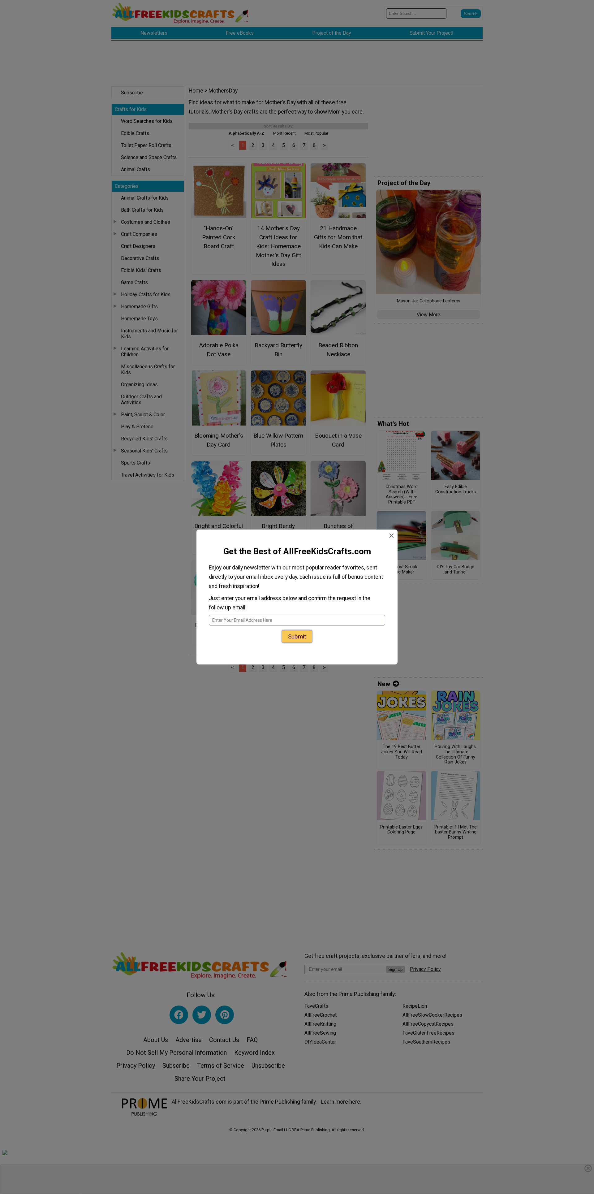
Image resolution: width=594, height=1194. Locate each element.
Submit (297, 633)
